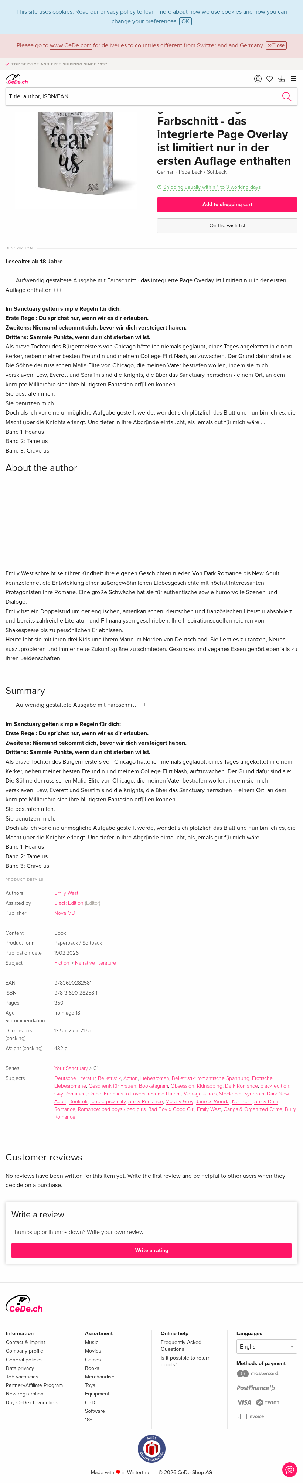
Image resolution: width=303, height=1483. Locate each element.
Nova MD (64, 913)
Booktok (78, 1101)
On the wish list (227, 225)
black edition (275, 1086)
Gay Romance (70, 1094)
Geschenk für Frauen (112, 1086)
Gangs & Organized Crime (253, 1109)
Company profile (24, 1351)
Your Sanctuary (71, 1068)
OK (185, 21)
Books (92, 1368)
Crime (94, 1094)
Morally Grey (179, 1101)
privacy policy (118, 12)
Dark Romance (241, 1086)
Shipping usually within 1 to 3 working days (212, 187)
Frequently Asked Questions (181, 1345)
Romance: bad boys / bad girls (112, 1109)
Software (95, 1411)
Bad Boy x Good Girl (171, 1109)
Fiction (61, 963)
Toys (90, 1385)
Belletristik (109, 1078)
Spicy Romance (145, 1101)
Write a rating (151, 1250)
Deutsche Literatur (74, 1078)
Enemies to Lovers (124, 1094)
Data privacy (20, 1368)
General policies (24, 1360)
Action (130, 1078)
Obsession (182, 1086)
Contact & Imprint (25, 1342)
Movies (93, 1351)
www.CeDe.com (71, 45)
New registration (25, 1394)
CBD (90, 1403)
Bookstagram (153, 1086)
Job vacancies (22, 1377)
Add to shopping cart (227, 204)
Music (91, 1342)
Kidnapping (209, 1086)
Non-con (242, 1101)
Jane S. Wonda (212, 1101)
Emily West (66, 893)
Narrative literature (95, 963)
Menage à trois (200, 1094)
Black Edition (69, 903)
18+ (88, 1419)
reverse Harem (164, 1094)
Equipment (97, 1394)
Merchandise (100, 1377)
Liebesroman (154, 1078)
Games (93, 1360)
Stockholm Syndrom (241, 1094)
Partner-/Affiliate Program (34, 1385)
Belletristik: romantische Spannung (210, 1078)
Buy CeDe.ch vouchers (32, 1403)
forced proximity (108, 1101)
